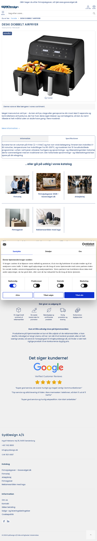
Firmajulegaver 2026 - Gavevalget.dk (48, 195)
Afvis (18, 295)
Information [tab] (25, 138)
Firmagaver (17, 229)
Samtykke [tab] (17, 251)
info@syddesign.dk (58, 339)
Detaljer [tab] (48, 251)
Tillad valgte (48, 295)
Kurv (94, 8)
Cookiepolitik (8, 514)
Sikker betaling (8, 507)
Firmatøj (17, 196)
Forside (14, 18)
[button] (48, 66)
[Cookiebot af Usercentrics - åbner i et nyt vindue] (84, 244)
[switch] (36, 286)
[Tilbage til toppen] (90, 534)
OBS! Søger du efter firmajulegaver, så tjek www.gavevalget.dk (48, 2)
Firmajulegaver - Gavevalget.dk (16, 470)
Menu (3, 14)
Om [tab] (80, 251)
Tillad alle (79, 295)
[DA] (10, 7)
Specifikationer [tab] (72, 138)
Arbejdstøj (80, 196)
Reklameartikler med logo (48, 229)
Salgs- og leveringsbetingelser (16, 511)
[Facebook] (4, 521)
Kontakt (5, 503)
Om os (5, 500)
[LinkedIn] (8, 521)
